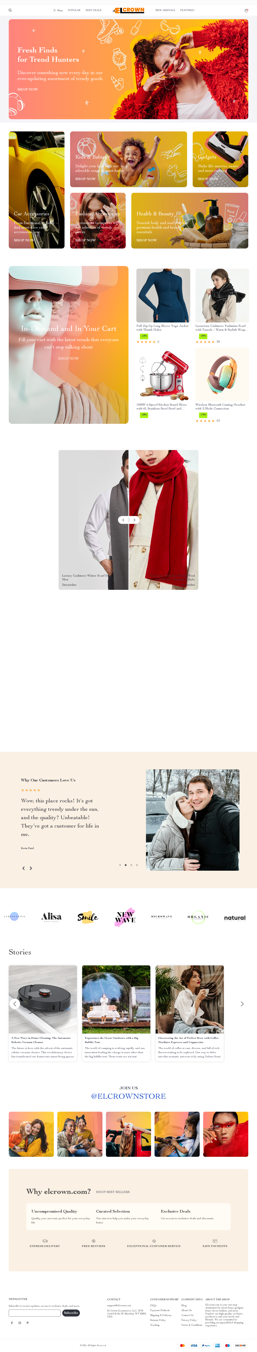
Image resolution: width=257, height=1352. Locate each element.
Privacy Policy (189, 1320)
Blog (184, 1305)
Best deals (93, 10)
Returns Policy (158, 1320)
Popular (74, 10)
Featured (187, 10)
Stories (20, 953)
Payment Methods (160, 1310)
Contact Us (187, 1315)
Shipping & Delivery (161, 1315)
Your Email (18, 1313)
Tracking (154, 1325)
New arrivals (165, 10)
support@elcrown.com (119, 1305)
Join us (128, 1088)
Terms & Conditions (191, 1325)
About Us (186, 1310)
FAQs (153, 1305)
